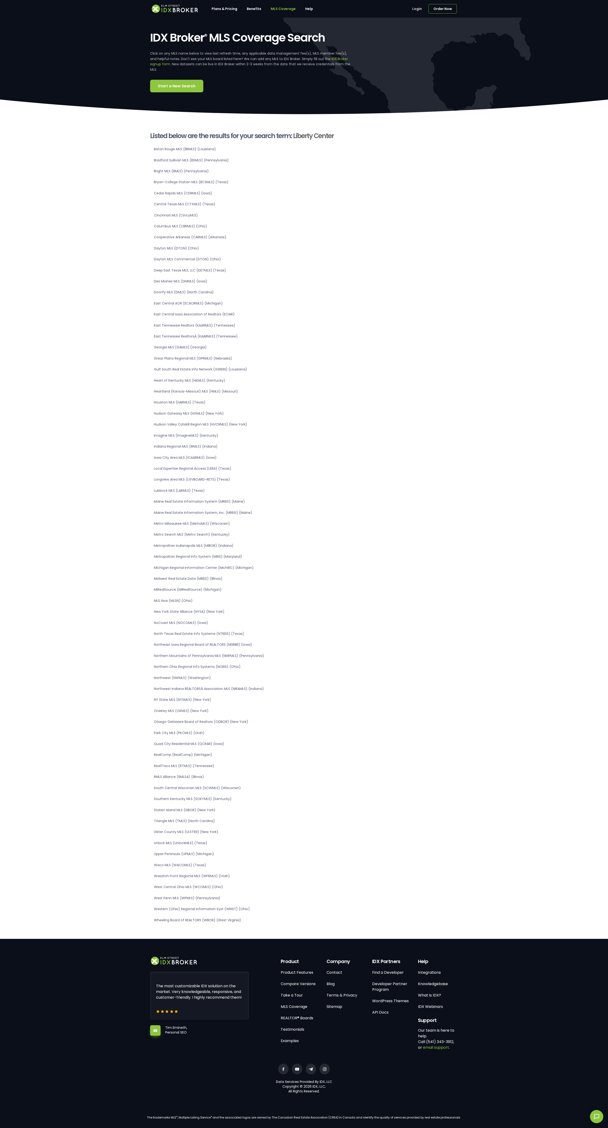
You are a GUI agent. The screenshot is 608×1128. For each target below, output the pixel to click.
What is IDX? (429, 995)
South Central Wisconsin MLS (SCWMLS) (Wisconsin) (197, 788)
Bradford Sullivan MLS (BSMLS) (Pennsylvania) (191, 160)
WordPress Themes (390, 1001)
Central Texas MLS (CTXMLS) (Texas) (184, 204)
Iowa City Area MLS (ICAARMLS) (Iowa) (185, 457)
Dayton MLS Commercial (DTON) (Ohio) (187, 259)
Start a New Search (176, 86)
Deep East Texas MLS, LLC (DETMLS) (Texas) (190, 270)
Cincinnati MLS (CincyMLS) (176, 215)
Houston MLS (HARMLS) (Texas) (179, 402)
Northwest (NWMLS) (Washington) (182, 677)
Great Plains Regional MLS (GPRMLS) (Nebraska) (193, 358)
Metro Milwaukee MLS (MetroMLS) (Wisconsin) (192, 523)
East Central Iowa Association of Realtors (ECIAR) (194, 314)
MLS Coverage (283, 8)
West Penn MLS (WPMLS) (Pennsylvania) (187, 898)
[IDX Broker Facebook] (283, 1069)
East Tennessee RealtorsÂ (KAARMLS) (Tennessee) (196, 336)
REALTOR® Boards (297, 1018)
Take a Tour (292, 995)
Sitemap (334, 1006)
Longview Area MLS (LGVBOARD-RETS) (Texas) (192, 479)
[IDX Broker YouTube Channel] (297, 1069)
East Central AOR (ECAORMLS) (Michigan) (188, 303)
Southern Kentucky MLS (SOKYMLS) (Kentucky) (193, 798)
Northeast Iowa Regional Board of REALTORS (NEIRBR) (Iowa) (203, 644)
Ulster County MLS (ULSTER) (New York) (186, 831)
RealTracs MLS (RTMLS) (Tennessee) (184, 765)
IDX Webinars (430, 1006)
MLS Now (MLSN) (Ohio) (173, 600)
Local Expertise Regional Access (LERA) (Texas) (192, 468)
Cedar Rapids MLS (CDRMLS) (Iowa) (183, 193)
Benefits (254, 8)
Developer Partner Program (389, 986)
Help (309, 8)
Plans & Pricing (224, 8)
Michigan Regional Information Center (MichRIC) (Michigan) (204, 567)
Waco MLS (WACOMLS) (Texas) (180, 865)
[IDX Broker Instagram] (324, 1069)
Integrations (429, 972)
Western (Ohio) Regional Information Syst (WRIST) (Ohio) (202, 909)
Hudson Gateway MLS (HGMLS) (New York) (189, 413)
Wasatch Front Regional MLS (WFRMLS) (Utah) (192, 876)
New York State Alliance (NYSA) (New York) (189, 611)
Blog (331, 984)
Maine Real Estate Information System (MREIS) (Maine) (199, 501)
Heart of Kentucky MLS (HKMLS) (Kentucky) (189, 380)
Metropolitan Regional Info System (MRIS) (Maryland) (198, 556)
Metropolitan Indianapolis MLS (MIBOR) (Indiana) (193, 545)
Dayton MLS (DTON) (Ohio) (176, 248)
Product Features (297, 972)
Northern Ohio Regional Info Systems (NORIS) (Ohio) (197, 666)
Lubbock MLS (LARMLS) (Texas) (179, 490)
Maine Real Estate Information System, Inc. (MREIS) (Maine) (203, 512)
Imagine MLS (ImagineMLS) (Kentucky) (186, 435)
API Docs (380, 1012)
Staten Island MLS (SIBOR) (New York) (184, 810)
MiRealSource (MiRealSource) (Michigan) (188, 589)
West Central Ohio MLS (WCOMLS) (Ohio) (188, 887)
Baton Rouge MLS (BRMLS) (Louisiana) (185, 149)
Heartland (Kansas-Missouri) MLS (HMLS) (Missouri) (196, 391)
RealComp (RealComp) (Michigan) (183, 754)
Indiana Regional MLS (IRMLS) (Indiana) (186, 446)
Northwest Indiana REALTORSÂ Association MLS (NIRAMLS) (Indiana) (209, 688)
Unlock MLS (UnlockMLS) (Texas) (180, 843)
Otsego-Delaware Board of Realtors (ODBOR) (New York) (201, 721)
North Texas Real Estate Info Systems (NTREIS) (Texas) (199, 633)
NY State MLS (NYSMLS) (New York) (182, 699)
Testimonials (292, 1029)
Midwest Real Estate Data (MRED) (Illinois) (188, 578)
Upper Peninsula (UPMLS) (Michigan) (184, 854)
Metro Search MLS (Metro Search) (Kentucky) (192, 534)
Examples (290, 1041)
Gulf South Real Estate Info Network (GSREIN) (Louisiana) (200, 369)
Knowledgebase (433, 984)
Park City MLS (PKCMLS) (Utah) (179, 732)
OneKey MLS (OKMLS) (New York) (181, 710)
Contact (334, 972)
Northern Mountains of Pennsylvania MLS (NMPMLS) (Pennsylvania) (209, 655)
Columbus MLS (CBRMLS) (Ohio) (180, 226)
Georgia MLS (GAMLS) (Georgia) (180, 347)
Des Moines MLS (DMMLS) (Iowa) (180, 281)
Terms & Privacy (342, 995)
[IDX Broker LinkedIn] (311, 1069)
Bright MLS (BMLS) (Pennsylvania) (181, 171)
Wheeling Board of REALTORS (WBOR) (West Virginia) (197, 920)
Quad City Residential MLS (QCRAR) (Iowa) (189, 743)
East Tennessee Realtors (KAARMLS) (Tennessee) (194, 325)
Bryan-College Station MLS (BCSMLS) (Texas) (191, 182)
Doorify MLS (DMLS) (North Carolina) (184, 292)
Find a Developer (388, 972)
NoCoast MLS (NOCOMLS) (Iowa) (181, 622)
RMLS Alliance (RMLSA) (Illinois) (179, 776)
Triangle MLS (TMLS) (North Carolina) (184, 821)
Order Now (442, 8)
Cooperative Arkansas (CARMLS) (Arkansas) (190, 237)
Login (417, 8)
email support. (436, 1047)
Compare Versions (298, 984)
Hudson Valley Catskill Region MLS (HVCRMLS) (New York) (200, 424)
